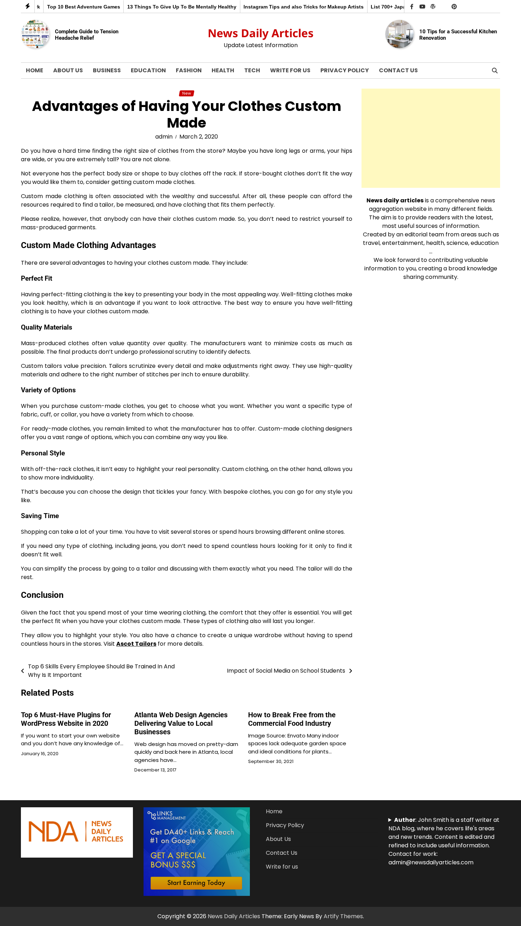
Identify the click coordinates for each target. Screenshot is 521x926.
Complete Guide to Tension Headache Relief (86, 34)
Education (148, 70)
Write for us (290, 70)
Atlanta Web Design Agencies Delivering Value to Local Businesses (181, 723)
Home (34, 70)
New (186, 93)
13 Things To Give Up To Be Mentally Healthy (170, 7)
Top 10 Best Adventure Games (72, 7)
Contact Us (398, 70)
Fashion (189, 70)
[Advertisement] (431, 138)
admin (164, 137)
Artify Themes (343, 916)
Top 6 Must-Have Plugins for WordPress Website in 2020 (66, 719)
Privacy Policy (344, 70)
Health (223, 70)
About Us (68, 70)
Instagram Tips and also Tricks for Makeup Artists (293, 7)
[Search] (494, 70)
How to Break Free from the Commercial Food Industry (292, 719)
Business (107, 70)
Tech (252, 70)
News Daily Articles (261, 33)
